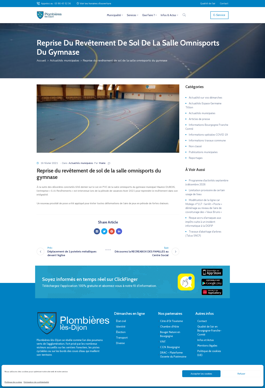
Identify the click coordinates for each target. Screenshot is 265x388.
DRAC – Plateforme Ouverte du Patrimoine (173, 354)
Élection (121, 332)
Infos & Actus (168, 15)
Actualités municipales (64, 60)
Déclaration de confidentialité (36, 382)
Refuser (241, 373)
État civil (121, 321)
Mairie (102, 163)
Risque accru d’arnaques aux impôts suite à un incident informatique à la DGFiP (203, 222)
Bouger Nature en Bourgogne (170, 334)
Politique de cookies (13, 382)
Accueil (41, 60)
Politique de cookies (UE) (209, 353)
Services (131, 15)
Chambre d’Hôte (169, 326)
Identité (120, 326)
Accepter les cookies (201, 373)
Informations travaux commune (207, 140)
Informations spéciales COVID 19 (208, 134)
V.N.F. (163, 341)
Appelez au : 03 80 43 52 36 (56, 3)
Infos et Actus (205, 340)
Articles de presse (199, 119)
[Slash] (108, 250)
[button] (94, 3)
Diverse (120, 343)
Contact (202, 321)
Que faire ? (148, 15)
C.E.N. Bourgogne (170, 347)
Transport (122, 337)
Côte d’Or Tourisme (171, 321)
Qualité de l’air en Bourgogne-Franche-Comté (209, 330)
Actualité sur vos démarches (205, 97)
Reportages (196, 158)
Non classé (195, 146)
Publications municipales (203, 152)
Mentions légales (207, 345)
